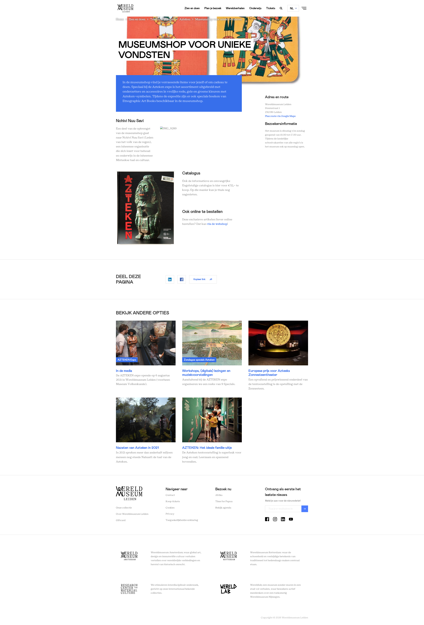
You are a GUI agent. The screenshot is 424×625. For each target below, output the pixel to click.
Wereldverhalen (235, 8)
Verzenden (304, 508)
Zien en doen (192, 8)
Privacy (170, 514)
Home (120, 19)
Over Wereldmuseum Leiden (132, 514)
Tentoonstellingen (162, 19)
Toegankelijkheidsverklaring (182, 520)
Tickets (270, 8)
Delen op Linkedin (170, 279)
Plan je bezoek (212, 8)
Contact (170, 495)
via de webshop (217, 224)
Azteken (184, 19)
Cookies (170, 508)
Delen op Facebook (181, 279)
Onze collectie (124, 508)
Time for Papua (224, 501)
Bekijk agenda (223, 508)
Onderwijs (255, 8)
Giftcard (121, 520)
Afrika (218, 495)
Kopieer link (199, 279)
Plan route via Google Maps (281, 116)
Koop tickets (173, 501)
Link (146, 353)
